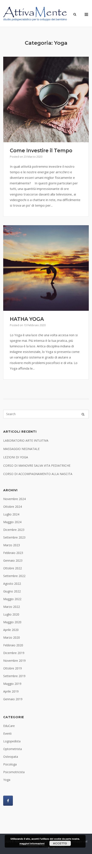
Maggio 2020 (12, 622)
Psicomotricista (14, 772)
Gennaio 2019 (12, 699)
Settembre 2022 (14, 576)
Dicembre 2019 (13, 653)
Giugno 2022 (12, 591)
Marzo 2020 (11, 637)
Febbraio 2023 (13, 553)
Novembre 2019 (14, 661)
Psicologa (10, 764)
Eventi (7, 733)
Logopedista (12, 741)
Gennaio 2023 (12, 560)
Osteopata (10, 757)
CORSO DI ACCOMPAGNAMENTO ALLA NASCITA (37, 474)
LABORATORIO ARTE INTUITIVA (25, 440)
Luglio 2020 (11, 614)
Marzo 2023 (11, 545)
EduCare (9, 726)
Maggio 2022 (12, 599)
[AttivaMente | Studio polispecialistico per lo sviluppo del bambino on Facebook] (8, 801)
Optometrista (12, 749)
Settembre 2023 (14, 537)
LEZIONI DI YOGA (15, 457)
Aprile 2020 (11, 630)
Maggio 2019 (12, 684)
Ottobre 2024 (12, 507)
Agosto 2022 (12, 584)
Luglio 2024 (11, 514)
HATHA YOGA (27, 319)
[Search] (83, 414)
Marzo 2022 (11, 607)
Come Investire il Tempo (41, 151)
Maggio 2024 (12, 522)
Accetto (60, 843)
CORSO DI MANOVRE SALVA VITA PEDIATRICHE (36, 465)
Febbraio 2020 (13, 645)
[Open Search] (75, 15)
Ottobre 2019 (12, 668)
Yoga (6, 780)
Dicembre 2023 (13, 530)
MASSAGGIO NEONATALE (21, 449)
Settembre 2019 (14, 676)
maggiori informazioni (32, 843)
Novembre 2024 (14, 499)
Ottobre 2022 (12, 568)
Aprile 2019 (11, 691)
